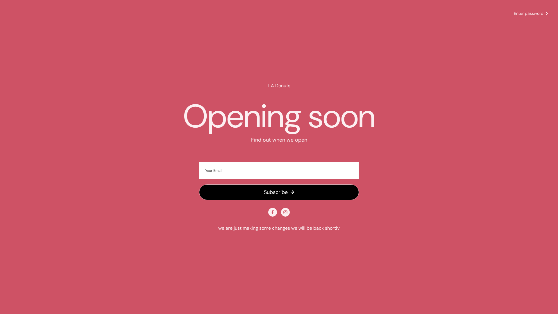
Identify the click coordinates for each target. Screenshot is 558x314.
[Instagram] (285, 212)
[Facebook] (272, 212)
